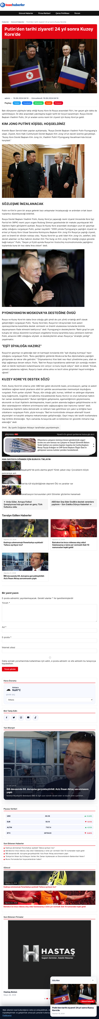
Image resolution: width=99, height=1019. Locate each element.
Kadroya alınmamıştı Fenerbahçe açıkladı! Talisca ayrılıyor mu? (30, 848)
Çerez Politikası (62, 13)
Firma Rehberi (44, 13)
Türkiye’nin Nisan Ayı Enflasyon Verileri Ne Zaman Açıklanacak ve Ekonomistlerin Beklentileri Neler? (45, 856)
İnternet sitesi (8, 647)
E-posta (6, 637)
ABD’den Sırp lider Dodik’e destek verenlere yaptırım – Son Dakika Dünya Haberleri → (73, 503)
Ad (4, 627)
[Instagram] (21, 718)
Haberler (5, 22)
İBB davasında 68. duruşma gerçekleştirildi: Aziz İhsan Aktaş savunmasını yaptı (37, 853)
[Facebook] (7, 718)
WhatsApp (38, 103)
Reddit (48, 103)
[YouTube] (28, 718)
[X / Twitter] (14, 718)
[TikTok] (35, 718)
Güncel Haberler (26, 13)
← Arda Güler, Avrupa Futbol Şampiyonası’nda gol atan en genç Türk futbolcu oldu (23, 504)
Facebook (27, 103)
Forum (77, 13)
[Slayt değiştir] (45, 998)
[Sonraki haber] (91, 735)
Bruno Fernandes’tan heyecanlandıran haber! (24, 859)
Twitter (16, 103)
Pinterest (58, 103)
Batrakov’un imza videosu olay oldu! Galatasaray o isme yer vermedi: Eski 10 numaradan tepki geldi (45, 851)
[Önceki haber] (86, 735)
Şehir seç (10, 695)
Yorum (6, 603)
